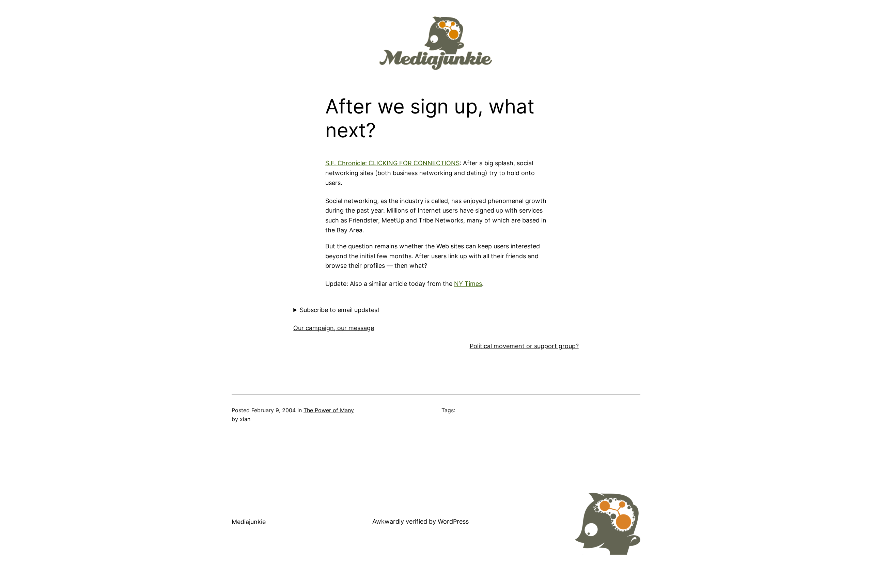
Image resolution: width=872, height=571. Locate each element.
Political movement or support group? (524, 346)
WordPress (453, 521)
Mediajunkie (249, 521)
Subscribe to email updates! (339, 309)
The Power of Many (328, 410)
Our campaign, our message (333, 327)
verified (416, 521)
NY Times (468, 283)
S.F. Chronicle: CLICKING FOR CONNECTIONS (392, 163)
